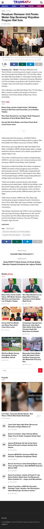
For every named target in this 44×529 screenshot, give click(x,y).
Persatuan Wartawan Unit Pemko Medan (16, 232)
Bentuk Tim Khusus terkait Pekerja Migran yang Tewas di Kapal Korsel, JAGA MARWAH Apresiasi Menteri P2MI (25, 465)
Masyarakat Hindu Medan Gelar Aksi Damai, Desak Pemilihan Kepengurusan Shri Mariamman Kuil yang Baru (32, 357)
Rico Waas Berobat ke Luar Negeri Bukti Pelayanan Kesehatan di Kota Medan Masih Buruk (21, 117)
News (39, 6)
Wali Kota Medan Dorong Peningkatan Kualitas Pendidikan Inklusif (10, 355)
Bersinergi (10, 228)
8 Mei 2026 (26, 334)
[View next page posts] (24, 131)
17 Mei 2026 (26, 304)
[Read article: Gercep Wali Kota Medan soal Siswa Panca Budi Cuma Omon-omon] (11, 314)
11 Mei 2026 (6, 330)
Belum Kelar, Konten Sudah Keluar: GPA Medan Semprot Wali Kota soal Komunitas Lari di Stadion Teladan (20, 109)
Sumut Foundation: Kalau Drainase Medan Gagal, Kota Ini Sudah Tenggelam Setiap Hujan (24, 435)
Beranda (5, 6)
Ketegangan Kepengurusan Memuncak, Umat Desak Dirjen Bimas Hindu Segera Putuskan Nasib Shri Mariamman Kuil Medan (32, 327)
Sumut (14, 6)
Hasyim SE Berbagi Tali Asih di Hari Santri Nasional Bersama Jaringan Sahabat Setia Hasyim (22, 445)
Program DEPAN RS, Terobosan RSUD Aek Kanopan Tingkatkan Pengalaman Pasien (22, 455)
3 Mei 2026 (6, 360)
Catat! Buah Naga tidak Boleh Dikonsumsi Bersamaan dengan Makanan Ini (22, 425)
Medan (22, 6)
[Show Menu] (3, 2)
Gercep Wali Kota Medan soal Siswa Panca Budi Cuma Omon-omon (19, 123)
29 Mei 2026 (6, 304)
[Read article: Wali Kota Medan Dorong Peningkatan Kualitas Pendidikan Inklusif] (11, 344)
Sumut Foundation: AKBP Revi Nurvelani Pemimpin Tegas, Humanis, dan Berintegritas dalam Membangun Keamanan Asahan (23, 488)
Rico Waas (26, 235)
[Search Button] (41, 2)
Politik (31, 6)
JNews (8, 522)
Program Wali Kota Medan (11, 235)
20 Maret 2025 (6, 24)
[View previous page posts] (20, 131)
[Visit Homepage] (22, 2)
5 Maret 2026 (27, 364)
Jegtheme (4, 524)
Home (3, 11)
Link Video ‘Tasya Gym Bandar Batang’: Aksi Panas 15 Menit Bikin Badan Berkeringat (17, 415)
